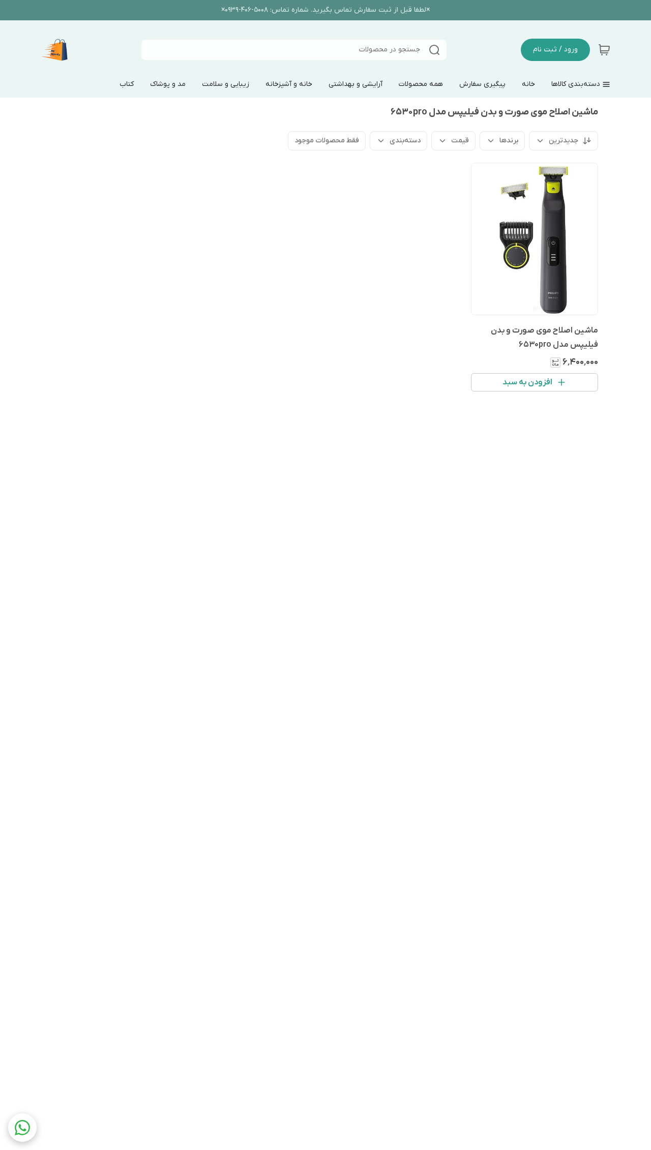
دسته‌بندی (405, 140)
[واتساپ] (22, 1127)
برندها (508, 140)
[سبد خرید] (604, 50)
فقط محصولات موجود (326, 140)
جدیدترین (563, 140)
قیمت (460, 140)
